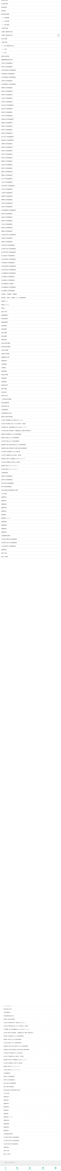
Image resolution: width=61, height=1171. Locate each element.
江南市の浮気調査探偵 (6, 203)
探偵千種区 (4, 388)
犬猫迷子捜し (4, 42)
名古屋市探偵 (4, 3)
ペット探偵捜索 (5, 17)
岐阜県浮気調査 (5, 14)
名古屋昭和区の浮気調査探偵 (8, 84)
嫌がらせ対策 (7, 1154)
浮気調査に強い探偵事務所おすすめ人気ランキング (16, 1029)
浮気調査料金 (7, 1073)
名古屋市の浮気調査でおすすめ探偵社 (13, 1053)
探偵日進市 (4, 392)
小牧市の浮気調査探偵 (6, 115)
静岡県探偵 (4, 360)
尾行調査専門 (4, 318)
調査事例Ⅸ (6, 1127)
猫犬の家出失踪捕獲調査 (10, 1083)
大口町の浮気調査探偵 (6, 189)
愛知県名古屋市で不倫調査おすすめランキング (15, 1059)
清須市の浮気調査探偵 (6, 206)
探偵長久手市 (4, 395)
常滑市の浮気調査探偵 (6, 66)
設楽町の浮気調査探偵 (6, 241)
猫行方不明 (4, 311)
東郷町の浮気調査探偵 (6, 199)
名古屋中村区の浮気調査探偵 (8, 252)
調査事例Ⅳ (6, 1103)
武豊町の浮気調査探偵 (6, 143)
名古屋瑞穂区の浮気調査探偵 (8, 210)
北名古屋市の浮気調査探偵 (8, 185)
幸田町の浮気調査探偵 (6, 238)
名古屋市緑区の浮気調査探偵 (11, 1144)
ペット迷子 (4, 49)
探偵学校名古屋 (7, 1009)
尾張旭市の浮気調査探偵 (7, 119)
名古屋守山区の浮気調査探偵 (8, 234)
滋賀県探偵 (4, 371)
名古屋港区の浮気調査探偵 (8, 280)
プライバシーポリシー (9, 1162)
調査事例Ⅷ (6, 1123)
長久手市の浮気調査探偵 (7, 136)
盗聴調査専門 (4, 315)
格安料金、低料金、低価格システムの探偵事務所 (13, 297)
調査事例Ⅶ (6, 1120)
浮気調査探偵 (7, 1012)
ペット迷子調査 (5, 21)
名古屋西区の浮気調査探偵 (8, 290)
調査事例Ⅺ (6, 1147)
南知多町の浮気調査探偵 (7, 140)
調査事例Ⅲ (6, 1106)
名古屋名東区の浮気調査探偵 (8, 77)
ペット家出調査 (5, 24)
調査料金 (17, 1169)
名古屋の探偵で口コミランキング (12, 1069)
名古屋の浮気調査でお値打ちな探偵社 (13, 1063)
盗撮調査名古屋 (5, 357)
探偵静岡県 (4, 329)
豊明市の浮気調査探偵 (6, 220)
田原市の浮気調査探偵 (9, 1079)
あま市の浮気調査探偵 (6, 178)
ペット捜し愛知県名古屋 (7, 45)
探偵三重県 (4, 332)
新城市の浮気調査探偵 (9, 1076)
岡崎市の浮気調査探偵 (6, 175)
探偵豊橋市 (4, 381)
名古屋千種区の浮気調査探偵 (8, 70)
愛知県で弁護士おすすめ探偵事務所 (12, 1039)
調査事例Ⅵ (6, 1096)
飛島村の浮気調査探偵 (6, 231)
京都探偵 (3, 367)
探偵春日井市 (4, 385)
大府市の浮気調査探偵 (6, 98)
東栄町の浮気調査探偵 (6, 227)
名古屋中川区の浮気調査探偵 (8, 248)
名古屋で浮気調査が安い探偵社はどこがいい (15, 1022)
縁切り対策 (6, 1150)
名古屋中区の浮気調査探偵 (8, 245)
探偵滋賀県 (4, 336)
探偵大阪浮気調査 (5, 343)
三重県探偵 (4, 364)
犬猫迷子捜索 (4, 28)
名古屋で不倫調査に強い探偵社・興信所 (14, 1056)
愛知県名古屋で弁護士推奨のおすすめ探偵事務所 (16, 1046)
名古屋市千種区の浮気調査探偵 (11, 1137)
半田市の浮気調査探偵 (6, 63)
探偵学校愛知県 (5, 402)
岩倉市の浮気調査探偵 (6, 150)
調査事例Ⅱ (6, 1110)
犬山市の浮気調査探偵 (6, 182)
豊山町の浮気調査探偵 (6, 217)
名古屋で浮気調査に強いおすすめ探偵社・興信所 (16, 1026)
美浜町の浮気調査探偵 (6, 147)
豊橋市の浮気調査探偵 (6, 171)
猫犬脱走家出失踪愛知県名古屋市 (12, 1090)
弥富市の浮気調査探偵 (6, 157)
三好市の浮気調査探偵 (6, 224)
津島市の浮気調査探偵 (6, 164)
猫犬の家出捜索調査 (9, 1086)
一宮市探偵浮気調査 (6, 399)
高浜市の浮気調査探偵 (6, 108)
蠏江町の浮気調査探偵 (6, 213)
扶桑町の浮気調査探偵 (6, 196)
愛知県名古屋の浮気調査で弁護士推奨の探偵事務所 (16, 1049)
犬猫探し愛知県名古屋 (6, 31)
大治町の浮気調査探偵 (6, 192)
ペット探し (4, 52)
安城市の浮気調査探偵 (6, 94)
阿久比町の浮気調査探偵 (7, 105)
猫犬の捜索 (4, 38)
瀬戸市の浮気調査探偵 (6, 129)
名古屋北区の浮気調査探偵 (8, 255)
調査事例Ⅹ (6, 1130)
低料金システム (5, 304)
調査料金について (8, 1117)
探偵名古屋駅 (4, 374)
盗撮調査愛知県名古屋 (6, 59)
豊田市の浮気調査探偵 (6, 168)
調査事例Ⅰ (6, 1113)
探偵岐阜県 (4, 7)
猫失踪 (3, 308)
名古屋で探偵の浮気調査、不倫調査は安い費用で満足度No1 (19, 1032)
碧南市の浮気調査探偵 (6, 112)
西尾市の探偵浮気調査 (9, 1019)
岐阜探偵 (3, 10)
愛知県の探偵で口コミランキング (12, 1066)
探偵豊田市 (4, 378)
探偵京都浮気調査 (5, 346)
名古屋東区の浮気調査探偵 (8, 73)
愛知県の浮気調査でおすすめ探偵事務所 (14, 1036)
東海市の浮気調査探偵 (6, 126)
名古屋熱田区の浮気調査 (7, 283)
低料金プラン (4, 301)
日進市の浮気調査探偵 (6, 80)
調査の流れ (30, 1169)
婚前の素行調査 (5, 56)
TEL (55, 1169)
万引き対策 (6, 1093)
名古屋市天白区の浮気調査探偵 (11, 1140)
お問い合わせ (43, 1169)
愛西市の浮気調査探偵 (6, 161)
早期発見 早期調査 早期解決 (9, 294)
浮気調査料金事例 (8, 1133)
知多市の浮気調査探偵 (6, 91)
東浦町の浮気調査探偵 (6, 87)
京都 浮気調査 (4, 350)
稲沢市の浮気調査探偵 (6, 154)
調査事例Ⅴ (6, 1100)
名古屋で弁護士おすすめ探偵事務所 (12, 1042)
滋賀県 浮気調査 (5, 353)
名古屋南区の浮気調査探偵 (8, 262)
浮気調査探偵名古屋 (9, 1015)
